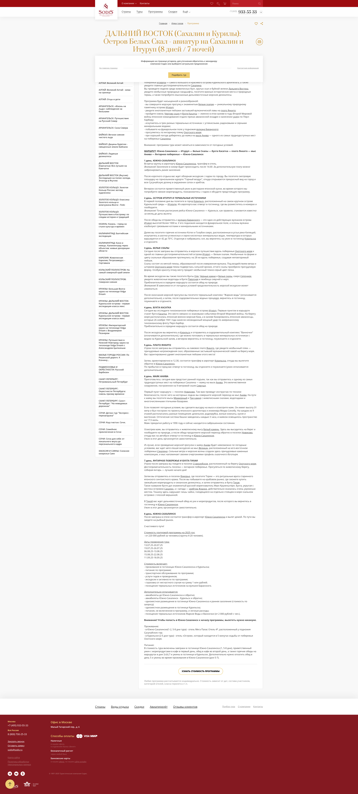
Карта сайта (14, 757)
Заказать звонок (16, 741)
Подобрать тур (179, 75)
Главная (163, 23)
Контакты (258, 706)
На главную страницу (108, 68)
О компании (128, 3)
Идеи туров (177, 23)
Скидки (139, 707)
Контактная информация (248, 68)
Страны (100, 707)
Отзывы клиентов (185, 707)
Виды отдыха (120, 707)
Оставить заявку (16, 745)
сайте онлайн (80, 761)
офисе (61, 761)
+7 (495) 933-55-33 (18, 725)
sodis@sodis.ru (15, 749)
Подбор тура (228, 706)
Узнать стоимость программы (201, 671)
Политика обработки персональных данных (19, 763)
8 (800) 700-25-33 (17, 734)
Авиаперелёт (159, 707)
